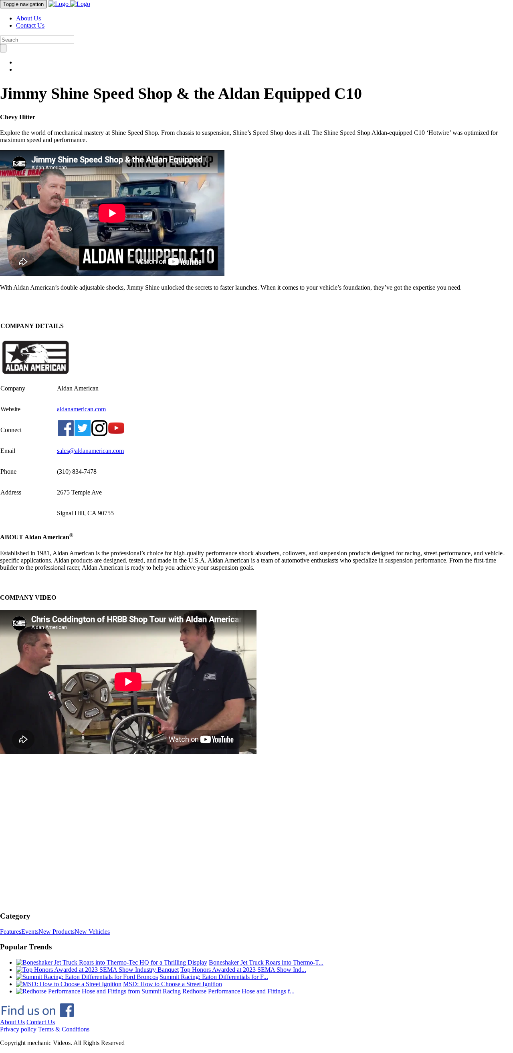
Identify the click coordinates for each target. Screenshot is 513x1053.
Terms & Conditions (63, 1029)
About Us (28, 18)
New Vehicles (92, 931)
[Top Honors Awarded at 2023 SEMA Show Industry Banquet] (97, 969)
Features (10, 931)
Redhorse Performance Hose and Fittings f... (238, 991)
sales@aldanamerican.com (90, 450)
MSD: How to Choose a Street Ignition (172, 984)
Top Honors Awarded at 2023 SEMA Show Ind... (243, 969)
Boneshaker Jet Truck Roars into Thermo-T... (266, 962)
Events (29, 931)
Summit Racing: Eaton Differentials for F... (214, 976)
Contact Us (30, 25)
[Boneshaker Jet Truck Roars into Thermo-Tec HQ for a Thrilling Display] (111, 962)
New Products (56, 931)
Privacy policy (18, 1029)
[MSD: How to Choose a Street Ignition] (68, 984)
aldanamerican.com (81, 409)
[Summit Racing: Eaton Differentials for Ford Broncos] (87, 976)
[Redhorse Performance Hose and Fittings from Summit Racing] (98, 991)
